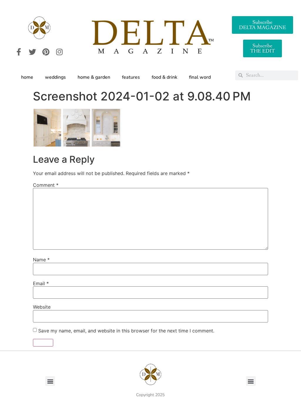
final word (200, 77)
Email (41, 283)
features (131, 77)
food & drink (164, 77)
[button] (50, 381)
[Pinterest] (46, 52)
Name (41, 259)
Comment (45, 185)
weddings (55, 77)
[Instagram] (59, 52)
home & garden (94, 77)
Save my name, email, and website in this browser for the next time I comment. (126, 330)
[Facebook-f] (19, 52)
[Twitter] (32, 52)
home (27, 77)
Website (42, 307)
